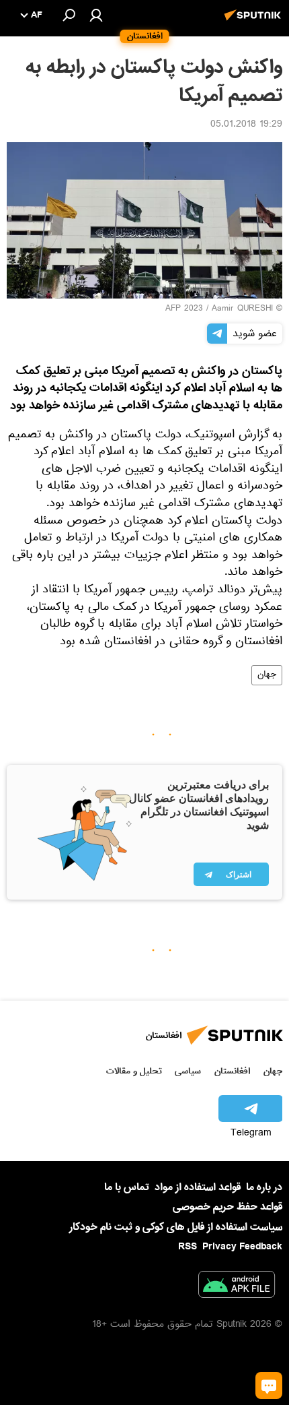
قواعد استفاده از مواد (198, 1187)
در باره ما (264, 1187)
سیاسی (188, 1071)
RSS (187, 1246)
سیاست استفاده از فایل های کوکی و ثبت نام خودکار (175, 1227)
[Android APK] (236, 1287)
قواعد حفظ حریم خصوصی (227, 1206)
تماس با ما (126, 1187)
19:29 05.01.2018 (246, 125)
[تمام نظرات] (268, 1385)
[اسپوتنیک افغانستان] (254, 22)
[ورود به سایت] (96, 14)
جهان (266, 675)
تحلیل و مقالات (134, 1071)
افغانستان (232, 1071)
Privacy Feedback (242, 1247)
